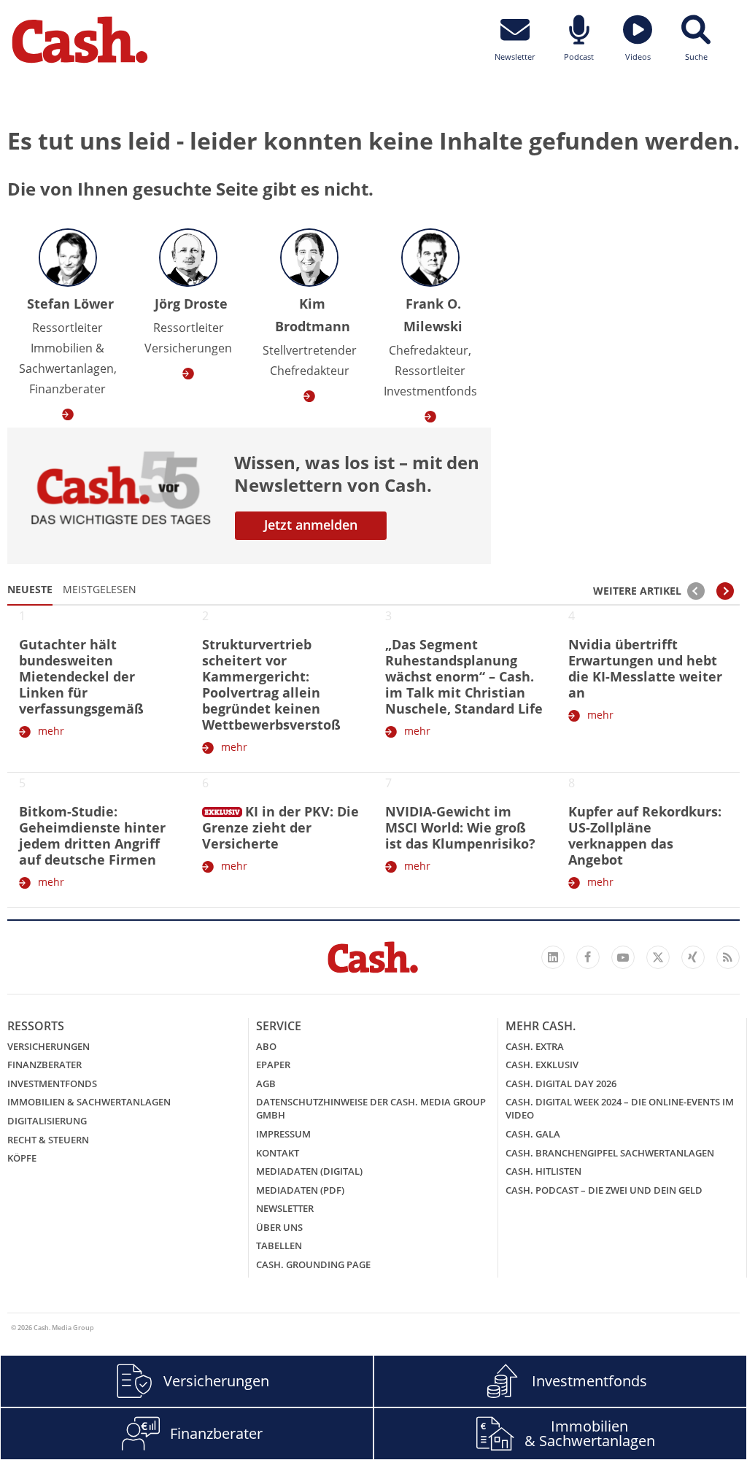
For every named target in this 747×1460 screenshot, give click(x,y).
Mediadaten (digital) (309, 1171)
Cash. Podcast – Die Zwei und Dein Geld (604, 1190)
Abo (266, 1046)
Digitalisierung (47, 1120)
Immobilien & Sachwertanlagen (89, 1101)
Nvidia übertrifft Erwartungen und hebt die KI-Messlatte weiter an (645, 668)
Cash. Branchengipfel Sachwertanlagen (610, 1152)
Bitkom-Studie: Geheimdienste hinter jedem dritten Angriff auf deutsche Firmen (92, 835)
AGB (266, 1083)
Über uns (279, 1227)
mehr (51, 731)
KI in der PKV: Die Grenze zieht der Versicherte (280, 827)
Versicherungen (48, 1046)
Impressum (283, 1133)
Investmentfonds (52, 1083)
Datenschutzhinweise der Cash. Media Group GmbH (371, 1108)
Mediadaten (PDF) (300, 1190)
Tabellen (279, 1245)
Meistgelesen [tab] (99, 589)
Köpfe (21, 1157)
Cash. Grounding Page (313, 1264)
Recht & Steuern (48, 1139)
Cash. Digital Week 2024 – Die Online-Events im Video (620, 1108)
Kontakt (277, 1152)
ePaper (273, 1064)
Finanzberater (44, 1064)
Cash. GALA (533, 1133)
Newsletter (285, 1208)
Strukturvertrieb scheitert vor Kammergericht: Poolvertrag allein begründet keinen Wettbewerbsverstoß (271, 684)
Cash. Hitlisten (543, 1171)
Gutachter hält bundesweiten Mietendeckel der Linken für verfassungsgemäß (81, 676)
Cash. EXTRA (535, 1046)
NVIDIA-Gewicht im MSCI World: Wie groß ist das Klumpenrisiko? (460, 827)
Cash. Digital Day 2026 (561, 1083)
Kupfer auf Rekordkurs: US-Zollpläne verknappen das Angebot (644, 835)
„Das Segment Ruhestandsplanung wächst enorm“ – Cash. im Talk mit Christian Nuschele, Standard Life (464, 676)
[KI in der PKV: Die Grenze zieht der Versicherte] (222, 809)
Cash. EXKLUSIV (542, 1064)
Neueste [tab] (30, 589)
